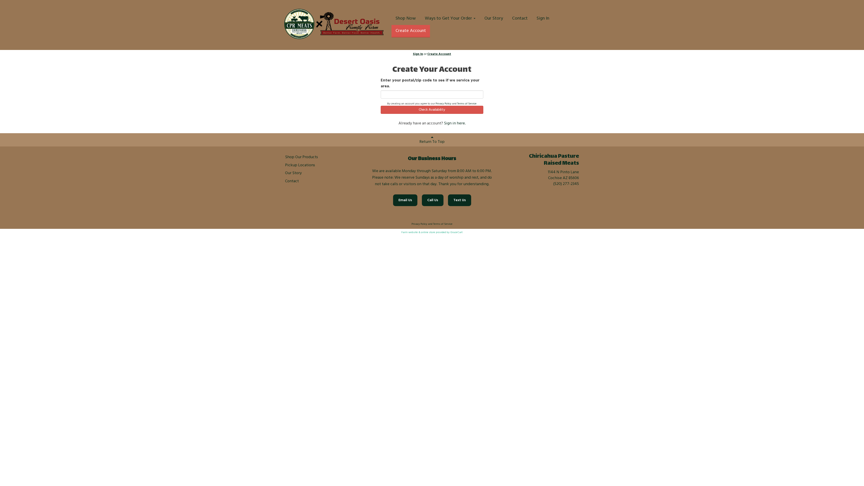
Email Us (405, 200)
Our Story (493, 18)
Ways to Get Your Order (449, 18)
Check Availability (432, 110)
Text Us (459, 200)
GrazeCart (456, 232)
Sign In (543, 18)
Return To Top (432, 142)
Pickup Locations (300, 165)
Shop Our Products (301, 157)
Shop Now (406, 18)
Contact (520, 18)
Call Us (432, 200)
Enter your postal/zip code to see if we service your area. (430, 83)
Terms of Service (467, 103)
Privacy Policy (443, 103)
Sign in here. (455, 123)
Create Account (411, 30)
